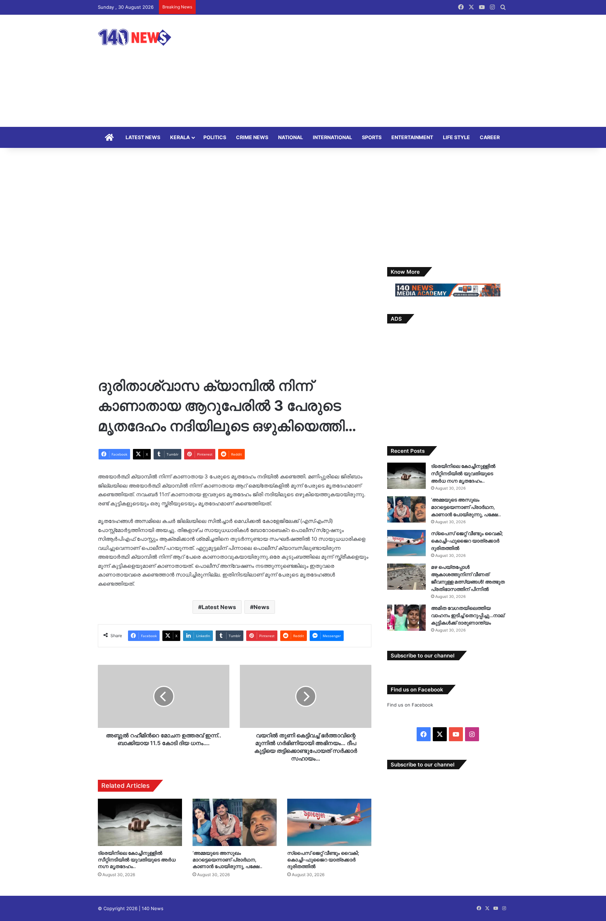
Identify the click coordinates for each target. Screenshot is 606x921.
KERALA (180, 137)
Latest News (219, 606)
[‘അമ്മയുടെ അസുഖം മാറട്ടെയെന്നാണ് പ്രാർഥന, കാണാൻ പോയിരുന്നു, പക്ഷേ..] (235, 822)
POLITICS (214, 137)
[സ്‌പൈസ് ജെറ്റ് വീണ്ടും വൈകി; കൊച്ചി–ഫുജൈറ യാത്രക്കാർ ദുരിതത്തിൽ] (329, 822)
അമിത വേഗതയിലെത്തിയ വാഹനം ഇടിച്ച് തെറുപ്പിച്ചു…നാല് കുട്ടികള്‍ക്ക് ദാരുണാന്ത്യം (467, 615)
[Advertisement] (373, 71)
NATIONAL (290, 137)
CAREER (490, 137)
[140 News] (150, 37)
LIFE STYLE (456, 137)
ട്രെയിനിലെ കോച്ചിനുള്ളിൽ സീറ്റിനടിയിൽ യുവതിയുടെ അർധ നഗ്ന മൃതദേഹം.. (137, 859)
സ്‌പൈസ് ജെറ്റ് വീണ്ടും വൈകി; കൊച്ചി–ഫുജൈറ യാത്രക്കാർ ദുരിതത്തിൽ (323, 859)
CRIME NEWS (252, 137)
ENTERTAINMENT (412, 137)
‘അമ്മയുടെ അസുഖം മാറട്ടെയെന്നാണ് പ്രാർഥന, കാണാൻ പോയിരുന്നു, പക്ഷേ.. (227, 859)
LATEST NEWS (143, 137)
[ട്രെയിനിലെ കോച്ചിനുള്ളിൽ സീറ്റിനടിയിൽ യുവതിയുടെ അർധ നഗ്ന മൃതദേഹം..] (140, 822)
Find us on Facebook (410, 705)
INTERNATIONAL (332, 137)
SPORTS (372, 137)
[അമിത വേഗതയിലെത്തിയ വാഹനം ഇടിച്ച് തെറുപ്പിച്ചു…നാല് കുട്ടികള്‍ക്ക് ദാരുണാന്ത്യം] (406, 618)
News (261, 606)
